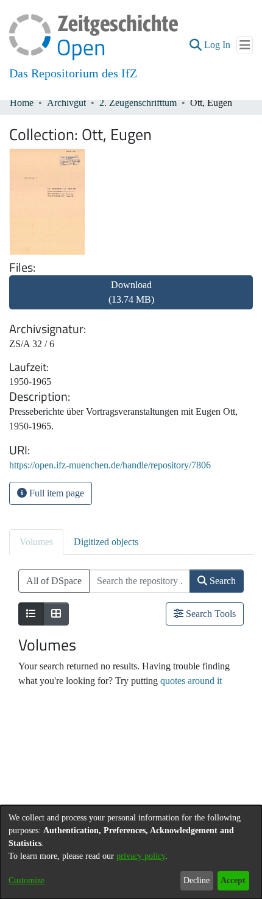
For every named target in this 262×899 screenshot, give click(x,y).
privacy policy (140, 856)
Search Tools (209, 613)
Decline (196, 880)
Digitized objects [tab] (106, 542)
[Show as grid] (56, 614)
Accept (233, 880)
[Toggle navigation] (244, 45)
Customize (26, 880)
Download (131, 292)
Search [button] (221, 581)
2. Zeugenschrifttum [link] (138, 102)
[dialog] (131, 852)
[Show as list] (31, 614)
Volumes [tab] (36, 542)
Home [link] (22, 102)
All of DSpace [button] (54, 581)
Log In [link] (218, 45)
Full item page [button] (55, 493)
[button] (195, 45)
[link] (131, 299)
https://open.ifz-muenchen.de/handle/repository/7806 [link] (110, 465)
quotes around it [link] (191, 680)
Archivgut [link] (66, 102)
